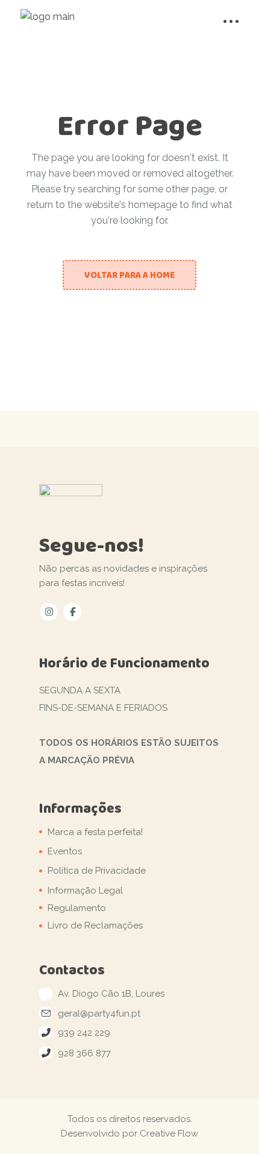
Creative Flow (169, 1133)
